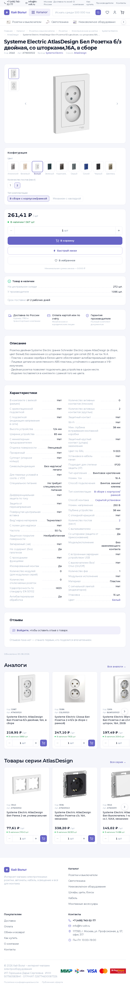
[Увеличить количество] (118, 230)
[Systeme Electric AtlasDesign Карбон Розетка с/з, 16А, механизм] (74, 784)
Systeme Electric (110, 31)
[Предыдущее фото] (26, 104)
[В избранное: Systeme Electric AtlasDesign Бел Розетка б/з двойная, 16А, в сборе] (45, 676)
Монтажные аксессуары (83, 903)
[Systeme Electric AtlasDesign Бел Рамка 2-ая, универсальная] (26, 784)
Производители (104, 3)
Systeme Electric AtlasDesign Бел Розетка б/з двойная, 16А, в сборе (27, 720)
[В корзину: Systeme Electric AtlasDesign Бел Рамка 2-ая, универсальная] (43, 838)
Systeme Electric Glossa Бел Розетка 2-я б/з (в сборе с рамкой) (72, 720)
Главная (8, 31)
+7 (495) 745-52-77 (13, 3)
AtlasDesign (13, 34)
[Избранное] (107, 12)
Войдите (23, 630)
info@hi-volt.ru (32, 3)
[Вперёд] (124, 711)
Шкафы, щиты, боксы (81, 892)
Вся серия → (118, 762)
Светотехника (59, 22)
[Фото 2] (13, 85)
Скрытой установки (107, 500)
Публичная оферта (52, 982)
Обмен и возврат (14, 932)
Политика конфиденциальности (21, 982)
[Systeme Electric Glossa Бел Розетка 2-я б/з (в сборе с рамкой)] (74, 689)
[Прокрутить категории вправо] (123, 22)
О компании (78, 3)
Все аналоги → (116, 666)
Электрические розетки (85, 31)
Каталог (21, 31)
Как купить (89, 3)
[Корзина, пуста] (122, 12)
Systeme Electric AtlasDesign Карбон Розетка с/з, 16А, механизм (73, 815)
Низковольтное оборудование (97, 22)
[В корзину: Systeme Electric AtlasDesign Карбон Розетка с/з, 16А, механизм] (91, 838)
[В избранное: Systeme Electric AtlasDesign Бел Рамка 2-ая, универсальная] (45, 771)
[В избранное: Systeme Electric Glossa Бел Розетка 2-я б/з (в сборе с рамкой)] (93, 676)
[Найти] (98, 12)
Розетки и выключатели (26, 22)
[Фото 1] (13, 73)
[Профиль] (114, 12)
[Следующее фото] (117, 104)
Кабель (72, 898)
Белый (116, 599)
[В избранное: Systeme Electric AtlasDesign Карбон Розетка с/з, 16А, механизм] (93, 771)
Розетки (63, 31)
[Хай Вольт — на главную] (15, 12)
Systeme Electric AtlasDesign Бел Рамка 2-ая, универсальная (27, 814)
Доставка (10, 920)
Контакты (121, 3)
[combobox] (77, 12)
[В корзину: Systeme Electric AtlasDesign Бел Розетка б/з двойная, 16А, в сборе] (43, 743)
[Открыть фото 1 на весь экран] (71, 103)
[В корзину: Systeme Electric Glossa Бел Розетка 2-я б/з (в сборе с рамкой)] (91, 743)
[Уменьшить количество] (11, 230)
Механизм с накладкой (67, 198)
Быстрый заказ (67, 250)
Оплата (8, 926)
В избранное (67, 260)
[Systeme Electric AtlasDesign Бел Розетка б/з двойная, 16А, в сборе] (26, 689)
